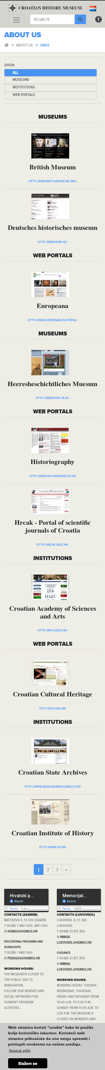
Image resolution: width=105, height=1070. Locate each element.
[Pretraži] (80, 19)
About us (25, 45)
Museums (21, 80)
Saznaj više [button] (20, 1050)
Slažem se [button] (27, 1063)
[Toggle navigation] (16, 19)
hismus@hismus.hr (23, 931)
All (15, 72)
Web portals (24, 95)
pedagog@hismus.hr (24, 958)
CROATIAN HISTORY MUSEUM (50, 8)
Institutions (24, 87)
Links (44, 45)
